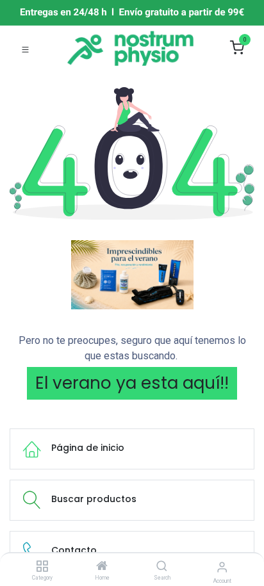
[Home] (102, 567)
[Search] (162, 567)
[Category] (42, 567)
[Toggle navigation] (25, 48)
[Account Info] (222, 567)
